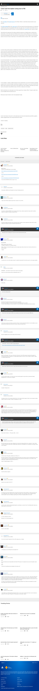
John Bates (6, 13)
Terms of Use (19, 679)
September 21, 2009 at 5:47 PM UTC (8, 352)
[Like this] (8, 616)
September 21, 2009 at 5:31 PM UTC (8, 310)
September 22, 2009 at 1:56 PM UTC (8, 574)
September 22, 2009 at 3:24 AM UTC (8, 526)
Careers (18, 683)
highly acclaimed (5, 26)
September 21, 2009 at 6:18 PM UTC (8, 385)
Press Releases (3, 683)
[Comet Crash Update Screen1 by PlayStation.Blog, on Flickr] (19, 46)
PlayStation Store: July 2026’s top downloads (27, 613)
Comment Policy (4, 677)
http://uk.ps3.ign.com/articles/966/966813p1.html (9, 174)
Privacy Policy (3, 681)
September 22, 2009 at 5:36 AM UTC (8, 557)
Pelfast (6, 128)
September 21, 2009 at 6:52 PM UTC (8, 395)
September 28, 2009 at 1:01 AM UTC (8, 590)
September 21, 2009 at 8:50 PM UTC (8, 430)
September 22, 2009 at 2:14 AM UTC (8, 490)
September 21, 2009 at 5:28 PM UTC (9, 289)
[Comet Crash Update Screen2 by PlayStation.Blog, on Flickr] (19, 79)
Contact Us (19, 684)
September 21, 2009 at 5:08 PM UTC (8, 257)
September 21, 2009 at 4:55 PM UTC (8, 208)
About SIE (2, 679)
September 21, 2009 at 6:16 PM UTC (8, 363)
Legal (2, 684)
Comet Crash (14, 26)
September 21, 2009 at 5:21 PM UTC (8, 299)
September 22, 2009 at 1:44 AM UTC (8, 479)
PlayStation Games (10, 128)
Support (18, 677)
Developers (3, 686)
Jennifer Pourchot (12, 21)
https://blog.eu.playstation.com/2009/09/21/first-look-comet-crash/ (13, 345)
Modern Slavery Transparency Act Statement (25, 686)
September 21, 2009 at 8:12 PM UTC (8, 419)
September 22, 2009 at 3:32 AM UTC (8, 536)
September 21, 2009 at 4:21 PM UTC (8, 187)
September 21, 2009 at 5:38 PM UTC (8, 320)
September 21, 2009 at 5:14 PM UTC (8, 280)
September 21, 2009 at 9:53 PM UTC (8, 453)
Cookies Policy (19, 681)
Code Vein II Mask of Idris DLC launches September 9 (9, 642)
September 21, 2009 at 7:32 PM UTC (8, 407)
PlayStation (6, 4)
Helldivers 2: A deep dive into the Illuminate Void (28, 656)
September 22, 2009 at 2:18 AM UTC (8, 502)
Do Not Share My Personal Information (7, 688)
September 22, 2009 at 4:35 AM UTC (8, 547)
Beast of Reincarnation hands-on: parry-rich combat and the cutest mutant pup (28, 628)
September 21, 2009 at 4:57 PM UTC (8, 219)
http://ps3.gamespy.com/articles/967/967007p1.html (10, 177)
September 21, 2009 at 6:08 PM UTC (8, 373)
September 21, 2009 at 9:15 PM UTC (8, 440)
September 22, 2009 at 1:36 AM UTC (8, 469)
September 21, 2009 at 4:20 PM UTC (8, 165)
